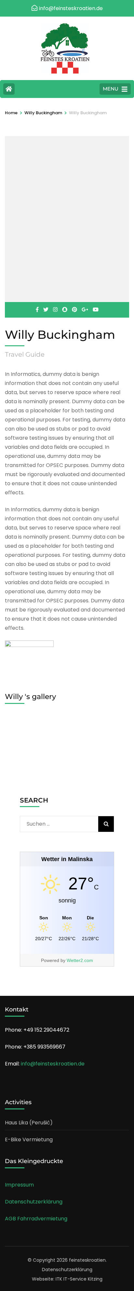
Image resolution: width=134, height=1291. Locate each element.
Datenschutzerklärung (33, 1201)
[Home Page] (9, 89)
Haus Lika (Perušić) (29, 1122)
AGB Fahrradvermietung (36, 1218)
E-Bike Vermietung (29, 1139)
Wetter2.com (80, 960)
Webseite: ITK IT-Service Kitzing (67, 1279)
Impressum (19, 1184)
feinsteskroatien (87, 1260)
